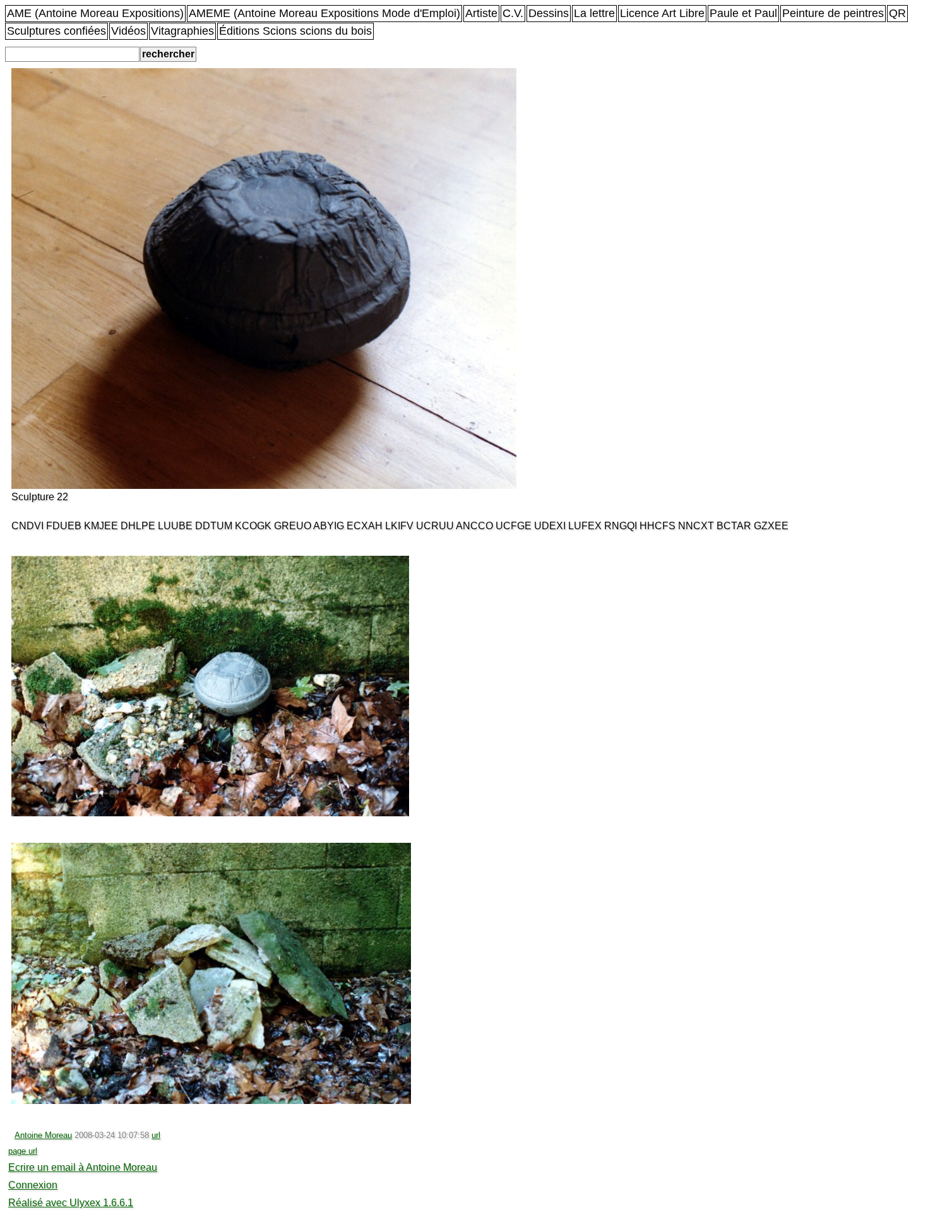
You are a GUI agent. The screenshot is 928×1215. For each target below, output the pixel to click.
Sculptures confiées (56, 31)
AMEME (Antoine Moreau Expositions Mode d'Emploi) (324, 13)
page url (22, 1151)
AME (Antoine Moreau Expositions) (95, 13)
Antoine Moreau (43, 1135)
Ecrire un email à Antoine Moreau (82, 1167)
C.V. (513, 13)
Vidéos (128, 31)
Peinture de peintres (833, 13)
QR (897, 13)
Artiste (481, 13)
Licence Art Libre (662, 13)
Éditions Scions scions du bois (295, 31)
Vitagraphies (182, 31)
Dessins (548, 13)
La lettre (594, 13)
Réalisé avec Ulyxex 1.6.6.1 (70, 1202)
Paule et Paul (743, 13)
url (156, 1135)
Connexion (32, 1185)
